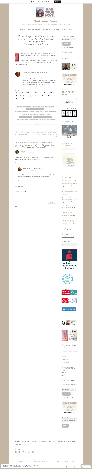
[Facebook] (63, 92)
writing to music (49, 119)
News (70, 29)
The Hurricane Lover (26, 117)
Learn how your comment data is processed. (44, 206)
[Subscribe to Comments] (62, 375)
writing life (38, 119)
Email (65, 417)
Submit (65, 425)
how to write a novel (23, 106)
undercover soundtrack (25, 119)
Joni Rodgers (49, 106)
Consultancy (46, 29)
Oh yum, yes (66, 43)
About (22, 29)
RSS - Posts (64, 55)
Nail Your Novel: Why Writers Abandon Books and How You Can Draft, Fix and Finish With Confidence (35, 111)
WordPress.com (65, 362)
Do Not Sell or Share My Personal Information (61, 461)
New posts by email (69, 36)
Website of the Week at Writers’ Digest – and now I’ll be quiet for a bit (46, 134)
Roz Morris (34, 114)
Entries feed (64, 356)
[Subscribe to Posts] (62, 372)
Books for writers (33, 29)
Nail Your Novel (46, 21)
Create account (65, 350)
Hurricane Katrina (37, 106)
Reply (16, 162)
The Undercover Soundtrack (42, 117)
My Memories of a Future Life (35, 109)
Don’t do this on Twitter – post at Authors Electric (24, 133)
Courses (56, 29)
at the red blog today (31, 62)
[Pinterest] (72, 92)
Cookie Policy (28, 466)
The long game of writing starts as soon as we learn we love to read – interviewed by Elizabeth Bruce (69, 191)
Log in (63, 353)
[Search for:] (69, 244)
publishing (25, 114)
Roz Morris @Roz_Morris (39, 48)
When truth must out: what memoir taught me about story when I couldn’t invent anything (69, 222)
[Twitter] (66, 92)
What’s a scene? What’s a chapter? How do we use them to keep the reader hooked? (69, 214)
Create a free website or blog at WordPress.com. (31, 461)
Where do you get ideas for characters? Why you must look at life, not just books (69, 199)
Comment (52, 202)
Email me (64, 29)
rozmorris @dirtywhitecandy (32, 168)
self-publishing (44, 114)
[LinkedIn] (63, 94)
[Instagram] (69, 92)
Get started (57, 1)
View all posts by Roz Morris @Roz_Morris (32, 86)
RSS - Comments (65, 58)
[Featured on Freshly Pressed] (69, 310)
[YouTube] (66, 94)
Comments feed (65, 359)
